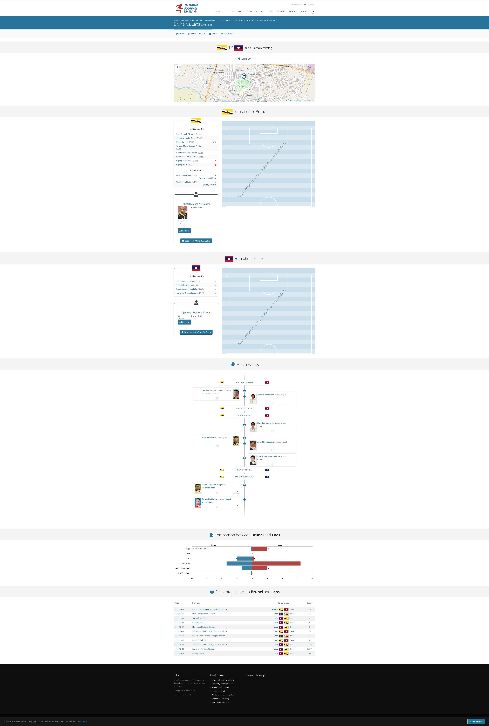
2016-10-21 (179, 622)
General (181, 34)
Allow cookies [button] (476, 721)
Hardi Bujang (207, 390)
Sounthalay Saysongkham (268, 456)
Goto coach (197, 241)
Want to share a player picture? (223, 695)
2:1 (308, 644)
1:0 (309, 609)
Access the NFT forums (220, 687)
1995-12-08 (179, 649)
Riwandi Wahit (208, 437)
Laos (203, 34)
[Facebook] (313, 11)
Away (286, 603)
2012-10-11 (179, 631)
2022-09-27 (179, 609)
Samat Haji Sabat (210, 499)
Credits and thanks (219, 691)
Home (280, 603)
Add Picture (184, 231)
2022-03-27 (179, 613)
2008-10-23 (179, 636)
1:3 (309, 631)
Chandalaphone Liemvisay (268, 423)
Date (176, 603)
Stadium (196, 603)
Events (214, 34)
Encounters (228, 34)
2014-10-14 (179, 627)
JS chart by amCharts (199, 548)
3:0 (308, 649)
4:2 (309, 627)
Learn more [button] (82, 721)
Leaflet (289, 101)
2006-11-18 (179, 640)
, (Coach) (196, 203)
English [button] (309, 5)
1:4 (309, 640)
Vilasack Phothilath (265, 394)
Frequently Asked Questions (222, 684)
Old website (296, 5)
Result (309, 603)
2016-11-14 (179, 618)
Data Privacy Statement (220, 702)
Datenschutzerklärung (220, 698)
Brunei (193, 34)
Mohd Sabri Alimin (210, 484)
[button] (244, 77)
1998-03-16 (179, 644)
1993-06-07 (179, 653)
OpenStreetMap (300, 101)
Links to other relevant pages (223, 680)
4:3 (309, 622)
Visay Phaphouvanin (266, 442)
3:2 (309, 613)
